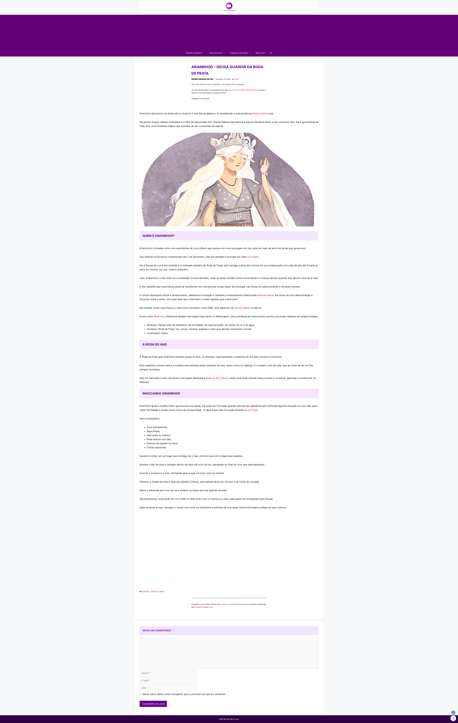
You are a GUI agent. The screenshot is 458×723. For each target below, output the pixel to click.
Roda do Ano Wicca (217, 378)
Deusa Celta (259, 113)
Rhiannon (159, 316)
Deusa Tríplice (242, 307)
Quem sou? (260, 53)
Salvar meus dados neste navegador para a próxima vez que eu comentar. (184, 694)
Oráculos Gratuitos (194, 53)
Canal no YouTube (228, 604)
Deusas (194, 79)
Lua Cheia (252, 256)
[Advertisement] (229, 31)
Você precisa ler (216, 53)
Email (210, 607)
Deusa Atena (266, 295)
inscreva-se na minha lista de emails (243, 90)
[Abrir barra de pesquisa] (271, 52)
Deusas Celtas (206, 79)
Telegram (199, 607)
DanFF (236, 79)
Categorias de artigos (239, 53)
